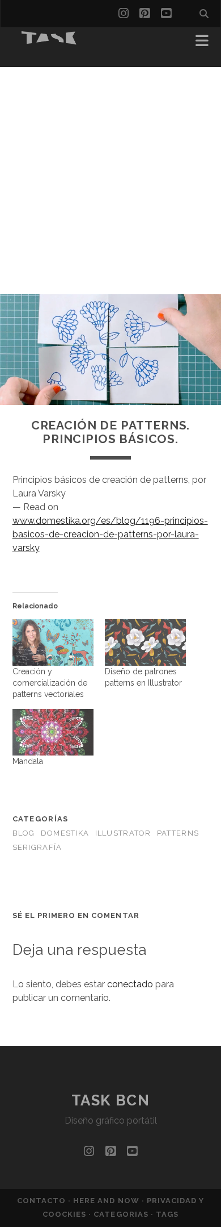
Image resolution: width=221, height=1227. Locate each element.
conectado (130, 984)
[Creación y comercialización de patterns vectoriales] (53, 642)
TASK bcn (110, 1100)
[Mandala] (53, 732)
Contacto (42, 1200)
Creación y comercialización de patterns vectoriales (49, 683)
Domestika (65, 833)
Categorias (122, 1214)
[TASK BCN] (49, 40)
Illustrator (123, 833)
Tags (167, 1214)
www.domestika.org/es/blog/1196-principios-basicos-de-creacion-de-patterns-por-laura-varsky (110, 534)
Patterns (178, 833)
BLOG (23, 833)
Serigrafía (37, 847)
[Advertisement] (110, 178)
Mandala (27, 761)
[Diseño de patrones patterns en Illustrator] (145, 642)
